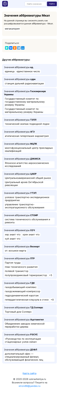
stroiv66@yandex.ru (29, 385)
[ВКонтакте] (10, 48)
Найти (52, 4)
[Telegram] (18, 48)
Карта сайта (29, 373)
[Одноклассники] (14, 48)
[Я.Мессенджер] (6, 48)
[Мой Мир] (22, 48)
